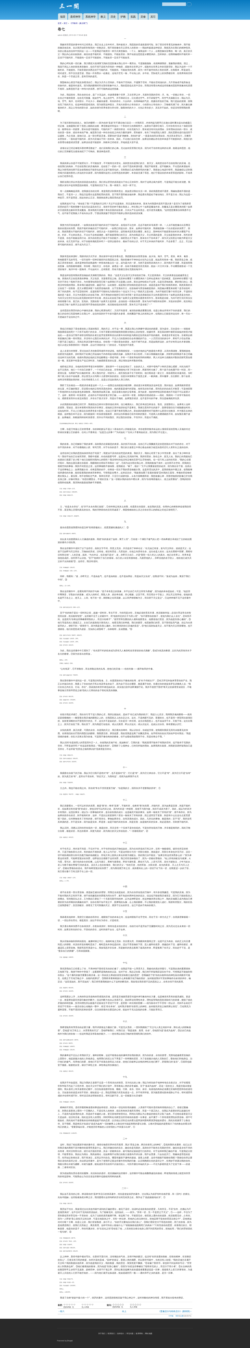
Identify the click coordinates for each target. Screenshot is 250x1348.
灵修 (143, 16)
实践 (133, 16)
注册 (181, 1316)
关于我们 (101, 1333)
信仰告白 (120, 1333)
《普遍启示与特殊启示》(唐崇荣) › (174, 1311)
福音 (62, 16)
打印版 (171, 1316)
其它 (153, 16)
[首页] (69, 6)
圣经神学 (75, 16)
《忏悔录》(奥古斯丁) (79, 23)
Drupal (70, 1340)
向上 (124, 1311)
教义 (103, 16)
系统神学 (90, 16)
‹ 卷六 (61, 1311)
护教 (123, 16)
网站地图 (148, 1333)
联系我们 (111, 1333)
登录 (177, 1316)
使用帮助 (139, 1333)
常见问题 (130, 1333)
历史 (113, 16)
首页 (59, 23)
